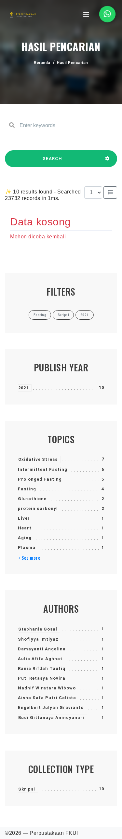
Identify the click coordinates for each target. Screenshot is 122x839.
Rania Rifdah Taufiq (41, 668)
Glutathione (32, 498)
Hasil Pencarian (72, 62)
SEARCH (52, 158)
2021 (23, 387)
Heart (25, 528)
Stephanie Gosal (37, 629)
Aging (25, 537)
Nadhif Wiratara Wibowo (47, 688)
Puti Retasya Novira (41, 678)
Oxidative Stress (38, 459)
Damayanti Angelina (42, 648)
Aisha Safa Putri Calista (47, 697)
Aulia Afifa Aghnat (40, 658)
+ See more (29, 557)
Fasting (27, 488)
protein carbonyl (38, 508)
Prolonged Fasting (40, 479)
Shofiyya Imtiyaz (38, 639)
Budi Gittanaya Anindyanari (51, 717)
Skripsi (26, 789)
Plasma (26, 547)
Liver (24, 518)
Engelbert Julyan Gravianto (51, 707)
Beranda (42, 62)
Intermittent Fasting (42, 469)
